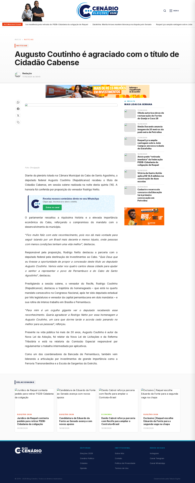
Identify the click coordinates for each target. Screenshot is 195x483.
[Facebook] (18, 109)
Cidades (84, 463)
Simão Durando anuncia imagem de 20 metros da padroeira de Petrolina (150, 129)
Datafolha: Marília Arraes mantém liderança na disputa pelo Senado (114, 24)
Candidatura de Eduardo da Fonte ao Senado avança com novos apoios (75, 421)
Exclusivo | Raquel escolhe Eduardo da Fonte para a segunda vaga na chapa (158, 421)
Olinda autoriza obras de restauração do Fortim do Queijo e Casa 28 (150, 116)
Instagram (154, 453)
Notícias (29, 39)
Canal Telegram (157, 458)
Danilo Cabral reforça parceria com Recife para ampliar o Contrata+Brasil (118, 421)
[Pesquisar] (165, 11)
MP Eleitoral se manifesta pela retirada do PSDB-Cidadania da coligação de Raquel (44, 24)
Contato (118, 458)
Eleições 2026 (86, 453)
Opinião (83, 468)
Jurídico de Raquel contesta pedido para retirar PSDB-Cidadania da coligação (33, 421)
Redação (27, 73)
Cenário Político (87, 458)
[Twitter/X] (18, 115)
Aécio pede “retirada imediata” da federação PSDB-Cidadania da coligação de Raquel (150, 160)
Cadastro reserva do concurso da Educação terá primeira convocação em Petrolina (149, 195)
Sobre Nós (119, 453)
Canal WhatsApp (157, 463)
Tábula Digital (174, 479)
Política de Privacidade (125, 463)
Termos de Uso (121, 468)
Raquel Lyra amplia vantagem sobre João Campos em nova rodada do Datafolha (150, 144)
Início (18, 39)
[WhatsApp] (18, 102)
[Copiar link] (18, 122)
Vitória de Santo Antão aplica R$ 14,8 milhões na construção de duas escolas (150, 177)
